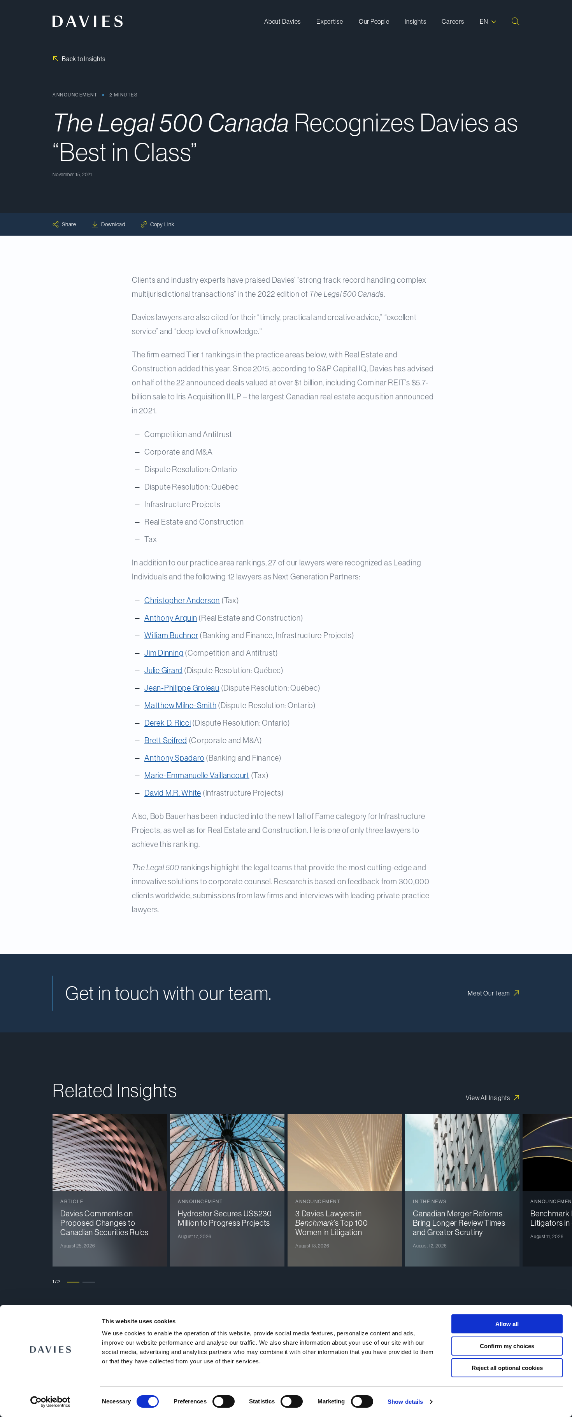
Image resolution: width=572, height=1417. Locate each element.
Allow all (507, 1324)
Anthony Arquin (170, 618)
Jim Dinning (163, 653)
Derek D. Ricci (167, 723)
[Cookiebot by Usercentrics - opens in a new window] (50, 1402)
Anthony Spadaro (174, 758)
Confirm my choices (507, 1346)
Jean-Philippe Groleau (181, 688)
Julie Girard (163, 670)
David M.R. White (172, 793)
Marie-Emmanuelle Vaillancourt (196, 775)
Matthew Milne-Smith (180, 705)
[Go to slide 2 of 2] (88, 1281)
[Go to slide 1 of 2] (73, 1281)
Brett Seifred (165, 740)
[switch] (223, 1401)
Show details (405, 1401)
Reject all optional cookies (507, 1368)
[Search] (515, 21)
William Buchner (171, 635)
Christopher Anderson (182, 600)
